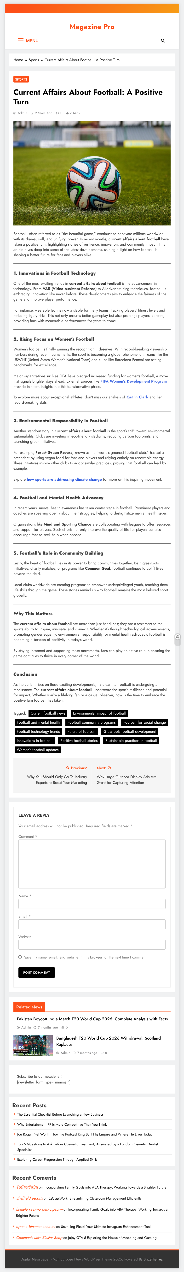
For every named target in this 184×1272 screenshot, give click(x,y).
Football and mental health (38, 722)
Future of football (82, 731)
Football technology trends (38, 731)
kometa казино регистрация (39, 1209)
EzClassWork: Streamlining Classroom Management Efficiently (95, 1198)
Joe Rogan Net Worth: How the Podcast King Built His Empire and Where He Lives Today (84, 1134)
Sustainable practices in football (131, 740)
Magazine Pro (92, 27)
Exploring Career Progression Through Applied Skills (57, 1159)
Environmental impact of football (99, 713)
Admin (22, 113)
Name (24, 896)
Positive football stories (79, 740)
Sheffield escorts (29, 1198)
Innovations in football (34, 740)
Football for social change (144, 722)
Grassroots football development (130, 731)
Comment (27, 836)
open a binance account (35, 1226)
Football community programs (91, 722)
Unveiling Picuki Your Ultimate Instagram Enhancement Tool (105, 1226)
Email (24, 916)
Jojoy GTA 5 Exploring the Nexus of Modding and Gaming (112, 1237)
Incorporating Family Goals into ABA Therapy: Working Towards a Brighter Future (105, 1187)
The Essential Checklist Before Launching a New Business (60, 1114)
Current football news (48, 713)
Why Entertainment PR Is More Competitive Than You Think (62, 1124)
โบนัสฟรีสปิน (27, 1187)
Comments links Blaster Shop (39, 1237)
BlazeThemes (153, 1259)
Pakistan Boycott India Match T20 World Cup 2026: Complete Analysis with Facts (92, 1019)
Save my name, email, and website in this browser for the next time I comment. (86, 957)
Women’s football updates (37, 749)
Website (24, 937)
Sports (21, 79)
